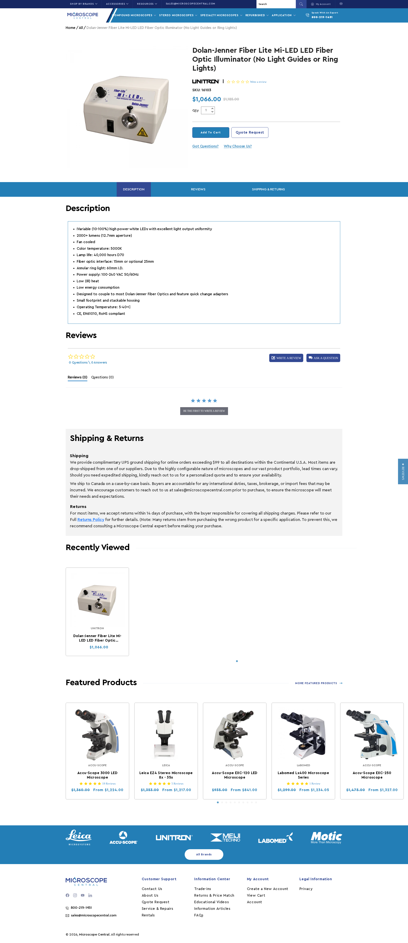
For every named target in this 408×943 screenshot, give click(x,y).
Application (282, 15)
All (81, 28)
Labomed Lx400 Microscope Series (303, 775)
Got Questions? (205, 146)
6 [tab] (239, 802)
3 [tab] (226, 802)
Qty (195, 110)
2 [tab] (222, 802)
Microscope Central (94, 934)
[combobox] (277, 4)
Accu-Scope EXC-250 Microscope (372, 775)
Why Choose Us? (238, 146)
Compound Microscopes (132, 15)
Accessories (115, 4)
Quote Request (250, 132)
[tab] (77, 378)
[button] (340, 3)
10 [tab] (256, 802)
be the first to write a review (204, 410)
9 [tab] (252, 802)
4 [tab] (230, 802)
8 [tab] (247, 802)
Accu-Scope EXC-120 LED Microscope (235, 775)
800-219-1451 (322, 17)
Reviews (198, 189)
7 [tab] (243, 802)
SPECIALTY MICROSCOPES (219, 15)
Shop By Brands (82, 4)
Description (133, 189)
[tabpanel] (97, 612)
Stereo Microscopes (176, 15)
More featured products (316, 683)
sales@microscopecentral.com (190, 3)
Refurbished (255, 15)
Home (70, 28)
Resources (145, 4)
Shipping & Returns (268, 189)
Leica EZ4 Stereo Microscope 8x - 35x (166, 775)
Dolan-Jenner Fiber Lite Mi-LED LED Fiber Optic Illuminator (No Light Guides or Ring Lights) (97, 638)
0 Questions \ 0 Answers (88, 362)
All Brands (204, 854)
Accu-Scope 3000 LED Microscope (97, 775)
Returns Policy (90, 520)
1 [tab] (237, 661)
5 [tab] (235, 802)
